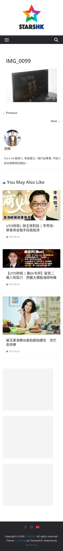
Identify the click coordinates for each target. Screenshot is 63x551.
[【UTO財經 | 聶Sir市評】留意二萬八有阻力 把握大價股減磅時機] (31, 251)
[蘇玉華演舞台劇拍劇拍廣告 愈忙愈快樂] (31, 299)
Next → (55, 121)
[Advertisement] (28, 389)
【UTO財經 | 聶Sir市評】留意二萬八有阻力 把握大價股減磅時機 (31, 275)
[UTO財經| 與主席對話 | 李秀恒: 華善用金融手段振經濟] (31, 192)
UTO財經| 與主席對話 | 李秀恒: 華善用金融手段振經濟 (30, 228)
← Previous (10, 113)
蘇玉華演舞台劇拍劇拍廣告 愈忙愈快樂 (31, 342)
